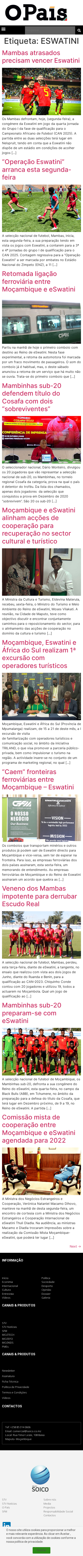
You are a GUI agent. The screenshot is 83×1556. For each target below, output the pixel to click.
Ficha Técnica (10, 1381)
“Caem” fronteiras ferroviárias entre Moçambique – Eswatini (38, 779)
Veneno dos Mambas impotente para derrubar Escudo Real (39, 896)
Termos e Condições (14, 1392)
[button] (3, 28)
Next (75, 1246)
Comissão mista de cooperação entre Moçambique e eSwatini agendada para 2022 (38, 1128)
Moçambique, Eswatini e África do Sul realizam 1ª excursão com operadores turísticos (39, 654)
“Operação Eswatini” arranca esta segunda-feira (36, 169)
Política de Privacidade (15, 1387)
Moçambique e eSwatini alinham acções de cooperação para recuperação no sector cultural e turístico (38, 525)
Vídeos (6, 1398)
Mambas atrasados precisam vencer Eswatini (41, 56)
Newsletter (8, 1370)
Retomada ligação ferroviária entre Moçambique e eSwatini (38, 281)
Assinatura (8, 1376)
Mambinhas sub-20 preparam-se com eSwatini (31, 1013)
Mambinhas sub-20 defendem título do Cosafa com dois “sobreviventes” (31, 397)
